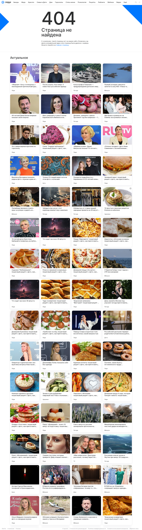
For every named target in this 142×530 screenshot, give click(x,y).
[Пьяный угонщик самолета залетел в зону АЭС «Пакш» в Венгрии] (117, 78)
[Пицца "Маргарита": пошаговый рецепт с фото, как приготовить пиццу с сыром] (86, 232)
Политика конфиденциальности (97, 528)
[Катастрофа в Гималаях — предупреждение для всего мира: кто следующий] (86, 78)
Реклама (18, 528)
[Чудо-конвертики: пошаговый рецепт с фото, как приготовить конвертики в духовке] (55, 294)
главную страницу (62, 45)
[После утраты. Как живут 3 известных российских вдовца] (55, 78)
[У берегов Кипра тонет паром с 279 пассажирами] (117, 263)
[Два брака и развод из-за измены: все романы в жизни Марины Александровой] (117, 108)
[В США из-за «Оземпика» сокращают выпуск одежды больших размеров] (117, 479)
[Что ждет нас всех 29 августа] (55, 232)
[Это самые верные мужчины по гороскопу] (24, 139)
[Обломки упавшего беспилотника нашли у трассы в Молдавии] (55, 510)
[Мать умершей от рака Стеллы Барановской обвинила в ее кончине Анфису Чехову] (55, 108)
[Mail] (3, 2)
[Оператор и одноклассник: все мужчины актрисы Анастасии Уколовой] (24, 356)
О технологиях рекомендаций (78, 528)
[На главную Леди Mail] (7, 2)
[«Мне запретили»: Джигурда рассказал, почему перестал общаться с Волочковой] (86, 448)
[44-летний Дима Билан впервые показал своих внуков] (24, 108)
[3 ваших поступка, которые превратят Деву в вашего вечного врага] (55, 448)
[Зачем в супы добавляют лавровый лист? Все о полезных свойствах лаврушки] (55, 386)
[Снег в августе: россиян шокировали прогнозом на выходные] (86, 417)
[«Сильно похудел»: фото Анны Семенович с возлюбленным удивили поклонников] (117, 139)
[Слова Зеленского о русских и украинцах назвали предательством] (86, 510)
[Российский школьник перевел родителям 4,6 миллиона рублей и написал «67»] (117, 325)
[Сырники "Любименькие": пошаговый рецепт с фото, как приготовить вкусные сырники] (24, 263)
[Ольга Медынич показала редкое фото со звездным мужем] (24, 510)
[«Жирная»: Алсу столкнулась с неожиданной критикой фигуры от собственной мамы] (24, 78)
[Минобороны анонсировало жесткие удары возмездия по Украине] (117, 417)
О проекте (65, 528)
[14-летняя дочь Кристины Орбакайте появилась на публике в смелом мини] (24, 232)
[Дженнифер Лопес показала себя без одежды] (55, 356)
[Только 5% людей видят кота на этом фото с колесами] (55, 170)
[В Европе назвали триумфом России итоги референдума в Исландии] (55, 479)
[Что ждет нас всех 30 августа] (24, 294)
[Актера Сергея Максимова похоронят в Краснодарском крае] (24, 479)
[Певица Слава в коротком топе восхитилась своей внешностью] (86, 325)
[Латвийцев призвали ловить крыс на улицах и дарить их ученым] (24, 201)
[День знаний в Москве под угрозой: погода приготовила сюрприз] (117, 294)
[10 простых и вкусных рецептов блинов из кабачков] (117, 201)
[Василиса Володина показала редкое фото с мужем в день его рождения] (24, 170)
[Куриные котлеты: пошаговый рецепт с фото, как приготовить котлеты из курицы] (86, 356)
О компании (11, 528)
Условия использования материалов (117, 528)
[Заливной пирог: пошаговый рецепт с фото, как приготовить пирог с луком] (117, 170)
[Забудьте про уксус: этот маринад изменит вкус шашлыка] (55, 201)
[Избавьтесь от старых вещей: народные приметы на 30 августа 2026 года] (86, 201)
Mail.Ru (4, 528)
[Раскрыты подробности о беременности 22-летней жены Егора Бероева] (86, 170)
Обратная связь (134, 528)
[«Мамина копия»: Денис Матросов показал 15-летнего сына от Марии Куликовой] (86, 139)
